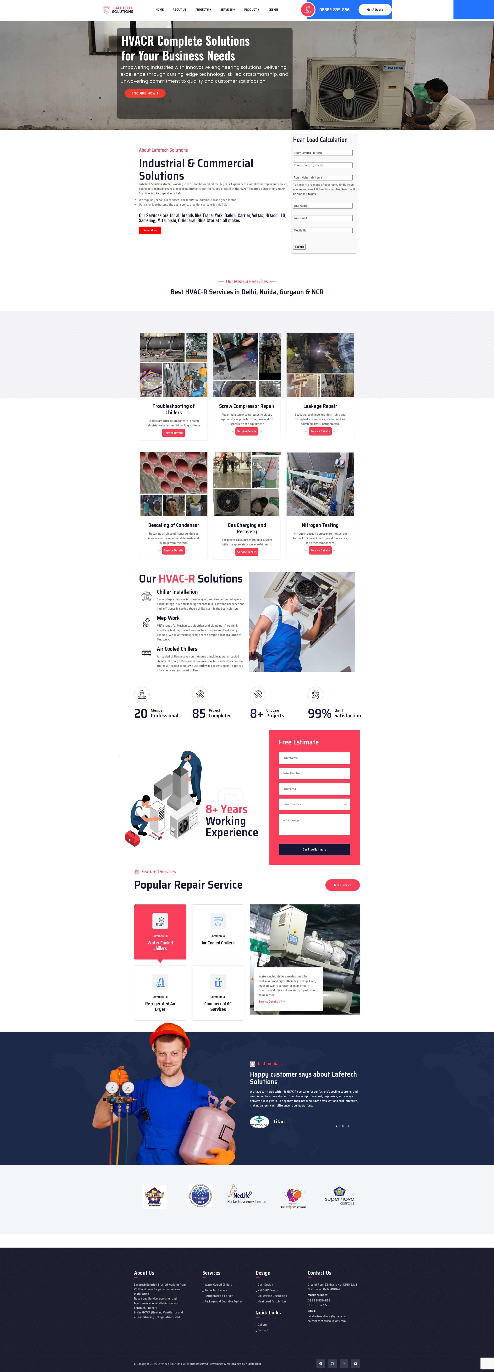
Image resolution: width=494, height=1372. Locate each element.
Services (226, 9)
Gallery (262, 1324)
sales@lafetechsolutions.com (327, 1320)
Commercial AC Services (218, 1006)
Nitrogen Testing (320, 525)
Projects (202, 9)
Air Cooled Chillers (218, 943)
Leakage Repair (320, 406)
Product (250, 9)
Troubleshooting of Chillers (173, 409)
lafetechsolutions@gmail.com (327, 1316)
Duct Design (265, 1284)
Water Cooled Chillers (160, 945)
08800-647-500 (319, 1305)
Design (273, 9)
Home (160, 9)
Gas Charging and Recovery (247, 528)
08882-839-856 (334, 10)
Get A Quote (375, 9)
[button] (338, 1126)
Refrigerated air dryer (219, 1295)
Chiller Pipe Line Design (272, 1295)
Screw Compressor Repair (247, 406)
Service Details (173, 432)
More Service (342, 885)
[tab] (160, 932)
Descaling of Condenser (173, 525)
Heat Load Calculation (272, 1301)
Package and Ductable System (224, 1301)
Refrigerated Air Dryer (160, 1006)
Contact (263, 1330)
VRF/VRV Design (268, 1290)
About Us (179, 9)
